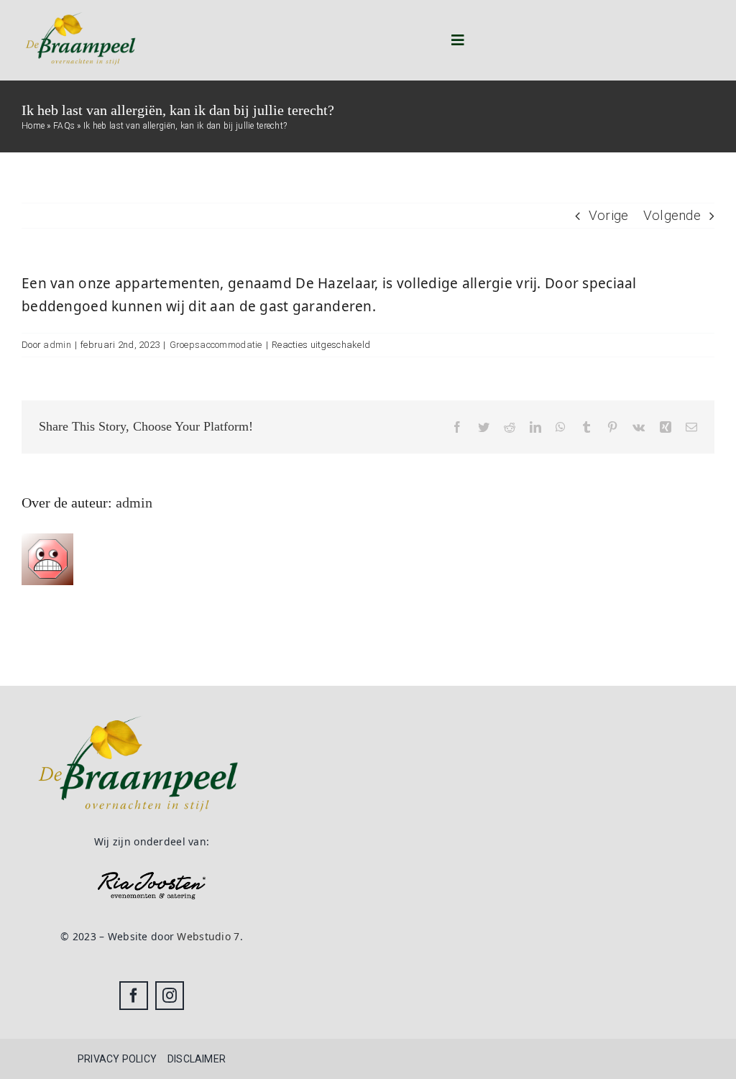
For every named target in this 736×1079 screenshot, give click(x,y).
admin (56, 344)
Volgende (672, 215)
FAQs (64, 126)
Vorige (609, 215)
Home (33, 126)
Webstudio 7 (208, 936)
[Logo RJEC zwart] (152, 879)
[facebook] (133, 995)
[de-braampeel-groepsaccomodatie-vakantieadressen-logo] (81, 10)
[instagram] (169, 995)
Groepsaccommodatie (216, 344)
